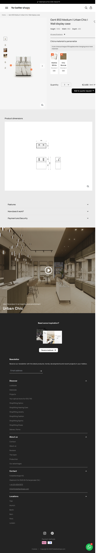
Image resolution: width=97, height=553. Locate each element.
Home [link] (4, 15)
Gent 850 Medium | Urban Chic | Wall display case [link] (24, 15)
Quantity (54, 84)
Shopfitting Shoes (16, 425)
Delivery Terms (14, 429)
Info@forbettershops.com (19, 489)
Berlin (11, 510)
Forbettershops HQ (16, 476)
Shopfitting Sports (16, 421)
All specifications (56, 34)
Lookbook (13, 385)
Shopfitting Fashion (16, 416)
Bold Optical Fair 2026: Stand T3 (20, 2)
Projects (12, 394)
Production (13, 459)
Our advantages (15, 463)
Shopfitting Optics (16, 403)
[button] (7, 8)
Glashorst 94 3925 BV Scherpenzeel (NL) (24, 480)
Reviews (12, 450)
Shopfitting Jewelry (16, 412)
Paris (11, 518)
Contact (12, 441)
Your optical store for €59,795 (20, 399)
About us (12, 446)
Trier (11, 501)
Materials (13, 390)
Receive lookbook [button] (47, 350)
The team (13, 455)
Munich (12, 505)
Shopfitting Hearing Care (18, 407)
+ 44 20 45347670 (16, 484)
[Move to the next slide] (42, 66)
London (12, 523)
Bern (11, 514)
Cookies (34, 549)
